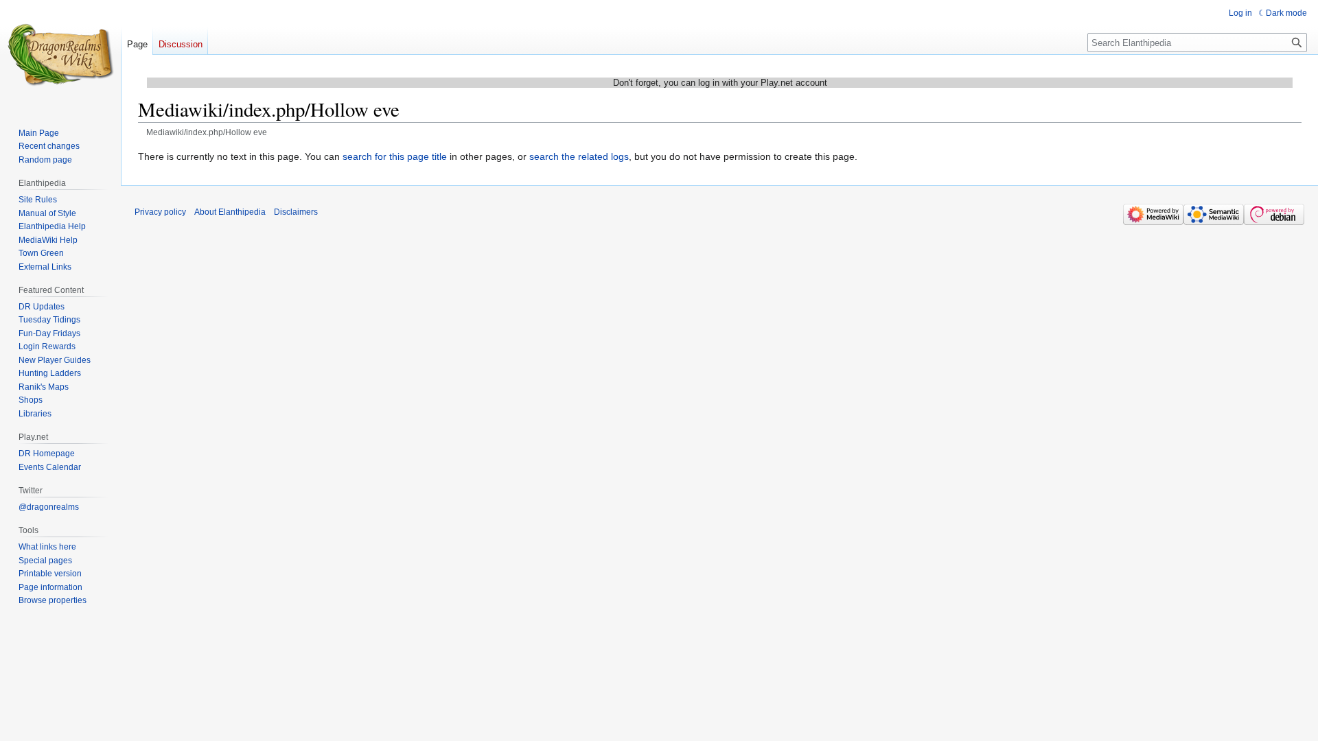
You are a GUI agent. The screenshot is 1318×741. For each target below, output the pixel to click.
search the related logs (579, 156)
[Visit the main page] (60, 55)
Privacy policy (160, 212)
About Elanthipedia (230, 212)
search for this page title (395, 156)
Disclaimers (296, 212)
